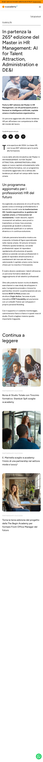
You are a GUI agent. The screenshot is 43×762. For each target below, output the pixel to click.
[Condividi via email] (23, 136)
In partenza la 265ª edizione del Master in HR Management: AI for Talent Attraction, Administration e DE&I (20, 51)
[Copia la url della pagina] (4, 136)
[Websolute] (9, 7)
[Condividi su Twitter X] (10, 136)
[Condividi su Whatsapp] (17, 136)
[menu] (39, 6)
